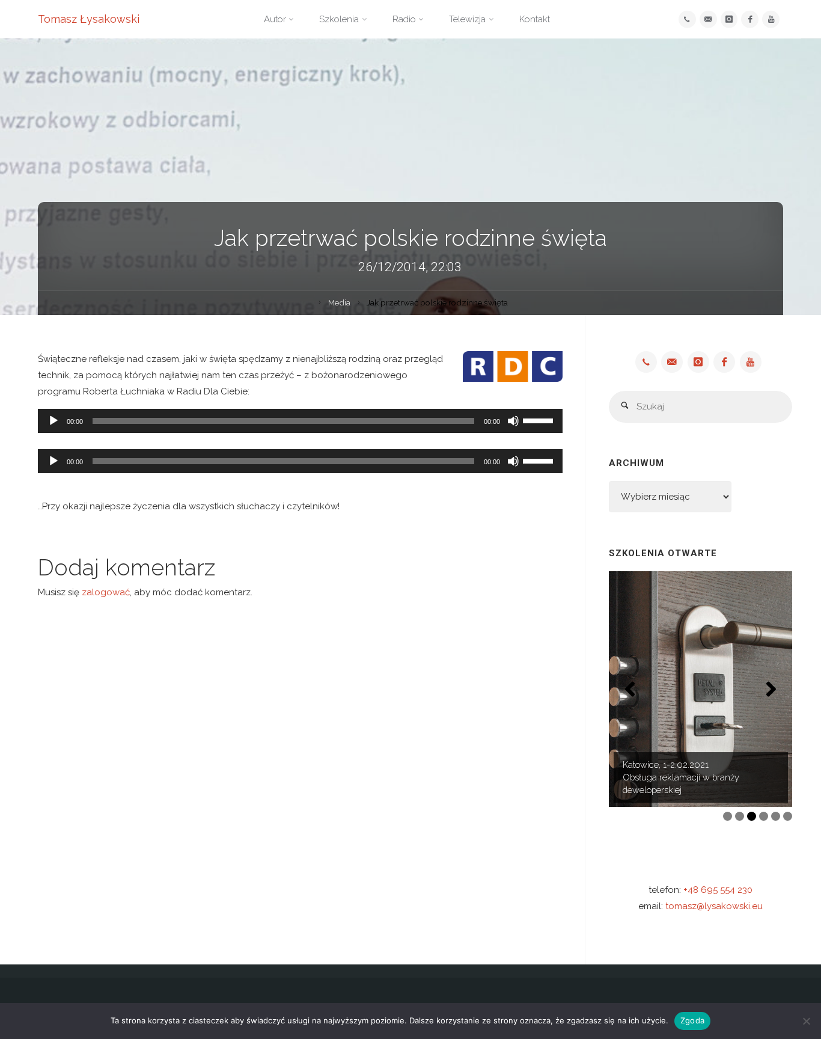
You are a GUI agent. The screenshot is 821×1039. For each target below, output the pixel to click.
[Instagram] (729, 19)
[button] (630, 689)
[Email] (708, 19)
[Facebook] (749, 19)
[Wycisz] (513, 421)
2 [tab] (739, 816)
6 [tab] (787, 816)
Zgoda (692, 1020)
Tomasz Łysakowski (88, 19)
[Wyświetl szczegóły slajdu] (700, 689)
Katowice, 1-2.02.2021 (666, 764)
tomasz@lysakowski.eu (714, 906)
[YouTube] (771, 19)
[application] (300, 421)
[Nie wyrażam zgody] (806, 1021)
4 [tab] (763, 816)
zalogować (106, 592)
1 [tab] (727, 816)
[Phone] (687, 19)
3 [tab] (751, 816)
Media (339, 302)
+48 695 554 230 (717, 889)
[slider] (540, 420)
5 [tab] (775, 816)
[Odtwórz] (53, 421)
